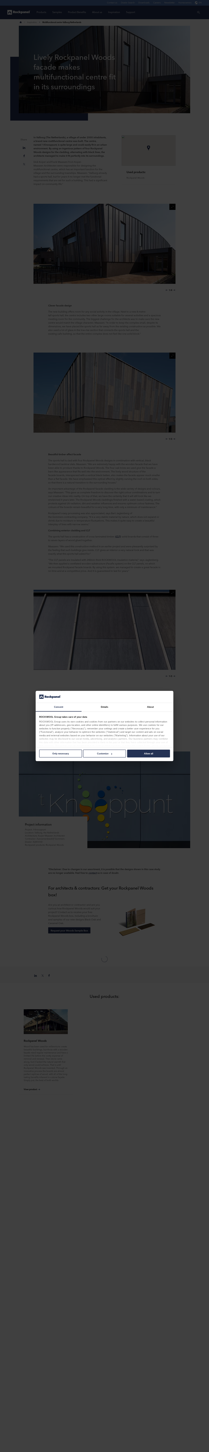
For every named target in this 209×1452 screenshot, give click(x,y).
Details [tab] (104, 707)
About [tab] (150, 707)
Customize (102, 753)
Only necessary (60, 753)
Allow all (148, 753)
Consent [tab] (58, 707)
